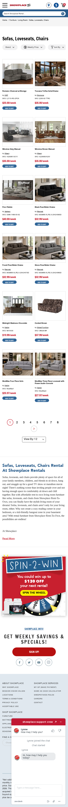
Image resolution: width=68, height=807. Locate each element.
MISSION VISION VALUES (13, 691)
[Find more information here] (38, 761)
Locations (7, 695)
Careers (38, 699)
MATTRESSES (8, 720)
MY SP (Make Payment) (45, 687)
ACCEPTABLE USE (10, 706)
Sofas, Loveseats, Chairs (39, 20)
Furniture (12, 20)
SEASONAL (7, 731)
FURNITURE (7, 716)
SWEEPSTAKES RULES (44, 695)
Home (4, 20)
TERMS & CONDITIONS (12, 699)
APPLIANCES (8, 724)
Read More (8, 539)
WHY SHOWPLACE (10, 687)
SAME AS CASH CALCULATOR (47, 691)
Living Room (23, 20)
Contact (38, 702)
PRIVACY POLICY (10, 702)
